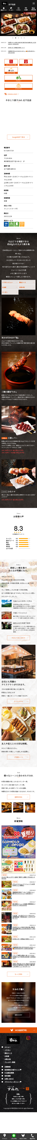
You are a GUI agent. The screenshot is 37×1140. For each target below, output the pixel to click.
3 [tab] (18, 38)
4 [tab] (21, 38)
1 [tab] (13, 38)
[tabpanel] (18, 23)
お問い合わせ (9, 1079)
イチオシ (18, 10)
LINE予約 (14, 1139)
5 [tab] (24, 38)
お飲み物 (33, 9)
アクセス (4, 1139)
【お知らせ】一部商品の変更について (16, 47)
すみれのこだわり (12, 94)
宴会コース (3, 10)
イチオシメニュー (7, 282)
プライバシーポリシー (12, 1082)
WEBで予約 (23, 1139)
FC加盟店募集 (9, 1073)
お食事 (26, 10)
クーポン (11, 10)
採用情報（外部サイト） (12, 1070)
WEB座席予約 (21, 1030)
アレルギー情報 (10, 1062)
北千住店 (11, 4)
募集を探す (18, 1015)
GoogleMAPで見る (18, 137)
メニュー (8, 1047)
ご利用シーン (18, 757)
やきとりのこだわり (18, 638)
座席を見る (18, 797)
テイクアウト (18, 701)
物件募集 (8, 1076)
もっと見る (18, 974)
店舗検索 (8, 1067)
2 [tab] (16, 38)
